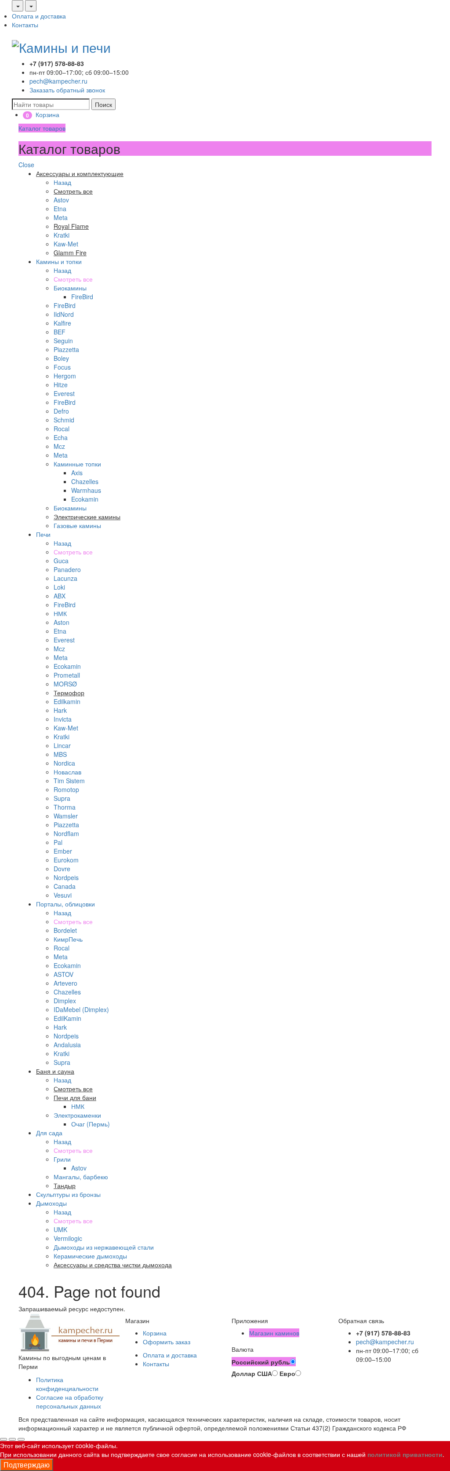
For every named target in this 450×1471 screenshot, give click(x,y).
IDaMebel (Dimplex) (81, 1009)
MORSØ (65, 683)
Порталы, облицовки (65, 903)
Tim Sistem (69, 780)
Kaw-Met (66, 243)
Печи (43, 534)
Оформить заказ (166, 1341)
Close (26, 164)
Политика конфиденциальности (67, 1384)
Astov (61, 199)
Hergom (65, 375)
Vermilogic (68, 1238)
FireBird (82, 296)
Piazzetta (66, 349)
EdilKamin (67, 1018)
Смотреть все (73, 279)
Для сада (49, 1132)
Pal (58, 842)
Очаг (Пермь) (90, 1123)
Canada (65, 886)
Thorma (65, 807)
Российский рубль (261, 1361)
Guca (61, 560)
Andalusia (67, 1044)
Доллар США (252, 1373)
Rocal (61, 428)
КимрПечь (68, 939)
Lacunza (65, 578)
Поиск (103, 104)
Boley (61, 358)
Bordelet (65, 930)
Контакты (25, 24)
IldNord (64, 314)
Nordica (64, 763)
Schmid (64, 419)
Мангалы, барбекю (81, 1176)
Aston (61, 622)
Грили (62, 1159)
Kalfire (62, 323)
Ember (63, 851)
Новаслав (67, 771)
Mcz (59, 446)
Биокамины (70, 287)
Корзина (155, 1332)
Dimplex (65, 1000)
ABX (59, 595)
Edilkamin (67, 701)
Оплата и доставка (39, 15)
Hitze (61, 384)
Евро (287, 1373)
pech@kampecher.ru (58, 81)
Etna (60, 208)
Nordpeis (66, 877)
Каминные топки (77, 463)
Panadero (67, 569)
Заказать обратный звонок (67, 89)
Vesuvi (63, 895)
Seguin (63, 340)
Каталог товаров (41, 128)
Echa (61, 437)
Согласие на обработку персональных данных (69, 1401)
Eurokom (66, 859)
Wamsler (66, 815)
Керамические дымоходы (90, 1255)
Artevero (65, 983)
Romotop (66, 789)
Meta (61, 217)
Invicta (63, 719)
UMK (60, 1229)
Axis (77, 472)
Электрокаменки (77, 1115)
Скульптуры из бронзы (68, 1194)
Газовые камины (77, 525)
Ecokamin (84, 499)
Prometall (67, 675)
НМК (60, 613)
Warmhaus (86, 490)
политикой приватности (405, 1454)
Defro (61, 411)
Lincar (62, 745)
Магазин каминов (274, 1332)
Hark (60, 710)
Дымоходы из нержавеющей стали (104, 1247)
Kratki (61, 235)
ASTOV (63, 974)
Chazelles (84, 481)
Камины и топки (59, 261)
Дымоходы (51, 1203)
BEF (59, 331)
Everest (64, 393)
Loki (59, 587)
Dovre (62, 868)
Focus (62, 367)
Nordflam (66, 833)
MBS (60, 754)
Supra (62, 798)
